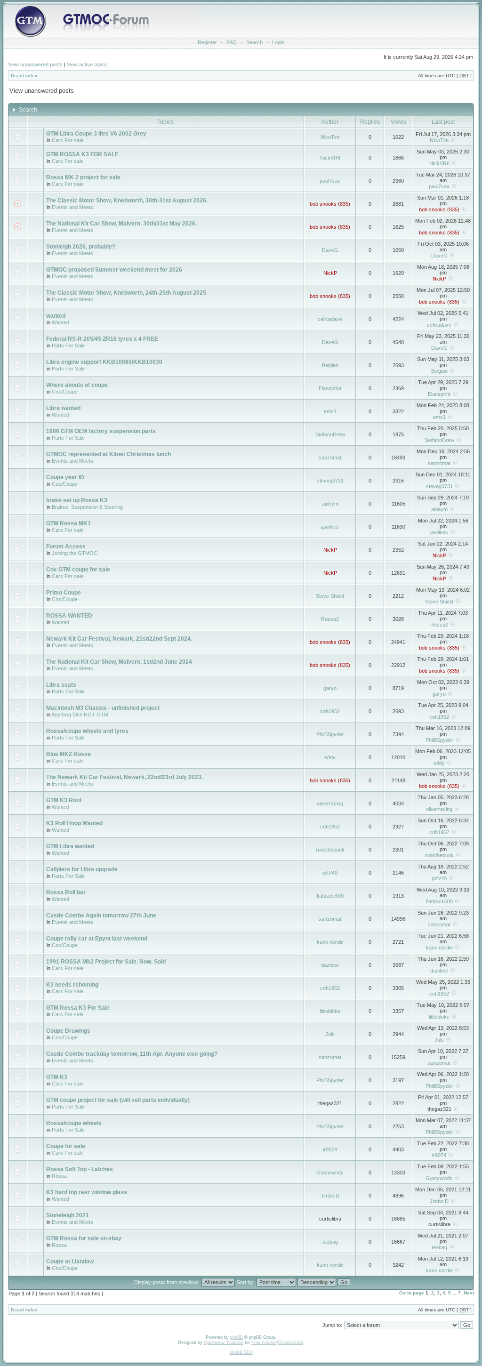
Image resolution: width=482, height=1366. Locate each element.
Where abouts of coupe (77, 385)
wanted (55, 316)
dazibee (330, 965)
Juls (330, 1034)
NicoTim (330, 137)
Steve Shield (330, 596)
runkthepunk (330, 849)
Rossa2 (330, 619)
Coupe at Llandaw (70, 1261)
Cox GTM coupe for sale (78, 569)
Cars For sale (67, 140)
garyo (330, 688)
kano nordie (330, 942)
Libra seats (61, 685)
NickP (330, 273)
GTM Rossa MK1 (68, 523)
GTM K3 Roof (63, 800)
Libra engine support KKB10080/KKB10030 (104, 362)
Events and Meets (72, 207)
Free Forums (264, 1342)
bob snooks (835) (330, 204)
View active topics (87, 64)
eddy (330, 757)
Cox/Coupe (65, 391)
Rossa (59, 1176)
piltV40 (329, 873)
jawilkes (330, 527)
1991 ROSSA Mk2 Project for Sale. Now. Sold (106, 961)
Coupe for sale (65, 1146)
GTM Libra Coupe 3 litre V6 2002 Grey (96, 133)
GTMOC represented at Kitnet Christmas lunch (108, 454)
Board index (24, 75)
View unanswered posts (35, 64)
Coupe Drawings (68, 1031)
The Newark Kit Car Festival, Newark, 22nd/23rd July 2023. (124, 777)
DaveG (330, 250)
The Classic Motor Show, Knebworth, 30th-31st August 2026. (127, 200)
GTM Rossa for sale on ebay (83, 1238)
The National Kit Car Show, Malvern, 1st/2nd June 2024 (119, 662)
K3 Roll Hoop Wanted (74, 823)
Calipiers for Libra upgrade (82, 869)
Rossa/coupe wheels (74, 1123)
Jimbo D (330, 1195)
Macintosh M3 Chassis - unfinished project (103, 708)
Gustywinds (330, 1172)
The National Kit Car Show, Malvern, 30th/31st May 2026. (121, 223)
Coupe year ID (65, 477)
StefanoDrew (330, 434)
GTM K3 (56, 1077)
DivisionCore (290, 1342)
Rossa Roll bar (66, 892)
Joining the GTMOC (74, 553)
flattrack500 (330, 896)
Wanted (60, 322)
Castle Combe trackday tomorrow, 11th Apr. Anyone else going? (131, 1054)
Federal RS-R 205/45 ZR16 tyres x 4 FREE (102, 339)
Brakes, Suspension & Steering (87, 507)
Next (469, 1292)
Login (278, 42)
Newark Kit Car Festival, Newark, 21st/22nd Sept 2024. (119, 638)
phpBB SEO (241, 1352)
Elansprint (330, 388)
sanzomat (330, 457)
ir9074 (330, 1149)
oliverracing (330, 803)
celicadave (330, 319)
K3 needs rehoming (72, 984)
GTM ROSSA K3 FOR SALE (82, 154)
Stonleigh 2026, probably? (80, 246)
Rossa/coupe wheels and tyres (87, 731)
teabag (330, 1242)
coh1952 (330, 711)
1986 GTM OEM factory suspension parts (101, 431)
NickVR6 (330, 158)
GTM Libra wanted (70, 846)
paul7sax (330, 181)
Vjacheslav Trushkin (223, 1342)
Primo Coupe (63, 592)
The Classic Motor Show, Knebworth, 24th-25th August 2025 (126, 292)
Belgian (330, 365)
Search (254, 42)
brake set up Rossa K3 (76, 500)
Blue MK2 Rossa (68, 754)
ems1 (330, 411)
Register (207, 42)
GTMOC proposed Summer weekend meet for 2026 (114, 269)
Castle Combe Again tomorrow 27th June (101, 915)
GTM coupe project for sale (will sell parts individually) (118, 1100)
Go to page (411, 1292)
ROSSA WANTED (69, 615)
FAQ (231, 42)
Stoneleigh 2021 (67, 1215)
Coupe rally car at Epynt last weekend (96, 938)
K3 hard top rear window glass (86, 1192)
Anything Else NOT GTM (79, 714)
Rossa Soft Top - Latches (79, 1169)
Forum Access (66, 546)
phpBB (236, 1337)
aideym (330, 503)
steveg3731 (330, 480)
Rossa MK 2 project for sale (83, 177)
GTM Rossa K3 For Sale (78, 1007)
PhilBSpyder (330, 734)
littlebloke (330, 1011)
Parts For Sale (68, 345)
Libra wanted (63, 408)
